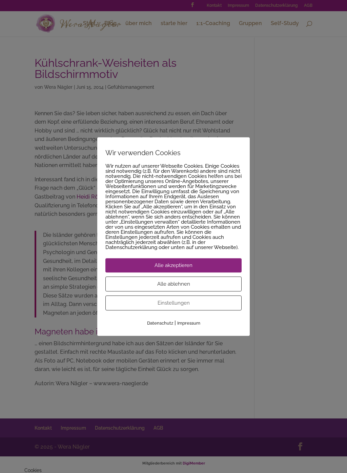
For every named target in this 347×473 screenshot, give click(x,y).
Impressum (188, 323)
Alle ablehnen (173, 284)
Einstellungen (174, 303)
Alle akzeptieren (173, 265)
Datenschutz (160, 323)
